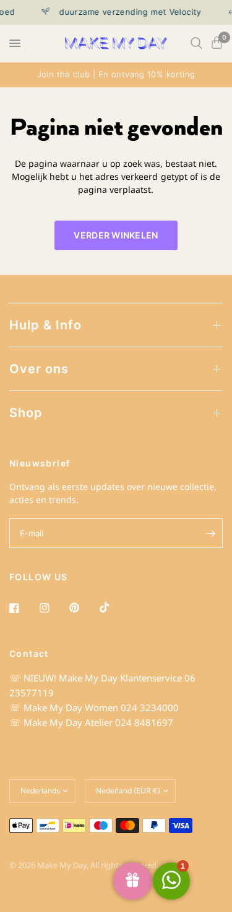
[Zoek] (196, 43)
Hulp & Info (45, 325)
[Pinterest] (83, 608)
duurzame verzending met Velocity (127, 12)
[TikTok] (113, 607)
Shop (26, 412)
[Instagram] (53, 608)
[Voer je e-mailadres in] (210, 533)
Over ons (39, 368)
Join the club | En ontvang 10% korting (116, 74)
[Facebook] (23, 608)
